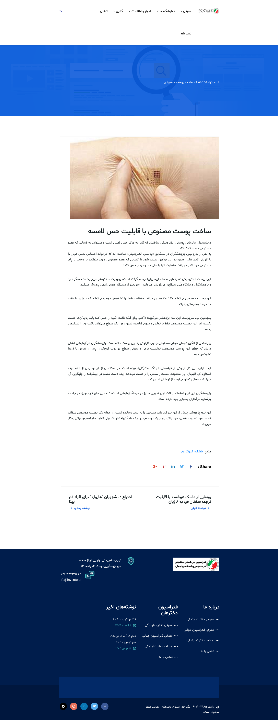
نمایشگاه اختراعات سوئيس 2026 (123, 639)
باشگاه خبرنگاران (192, 451)
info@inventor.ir (70, 580)
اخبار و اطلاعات (141, 11)
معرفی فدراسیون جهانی (199, 630)
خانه (216, 82)
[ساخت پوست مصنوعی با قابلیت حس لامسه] (191, 466)
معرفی (187, 11)
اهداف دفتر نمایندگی (200, 640)
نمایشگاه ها (167, 11)
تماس (103, 11)
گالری (119, 11)
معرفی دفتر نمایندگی (200, 619)
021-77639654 (71, 574)
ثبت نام (186, 33)
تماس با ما (207, 651)
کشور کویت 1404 (124, 619)
